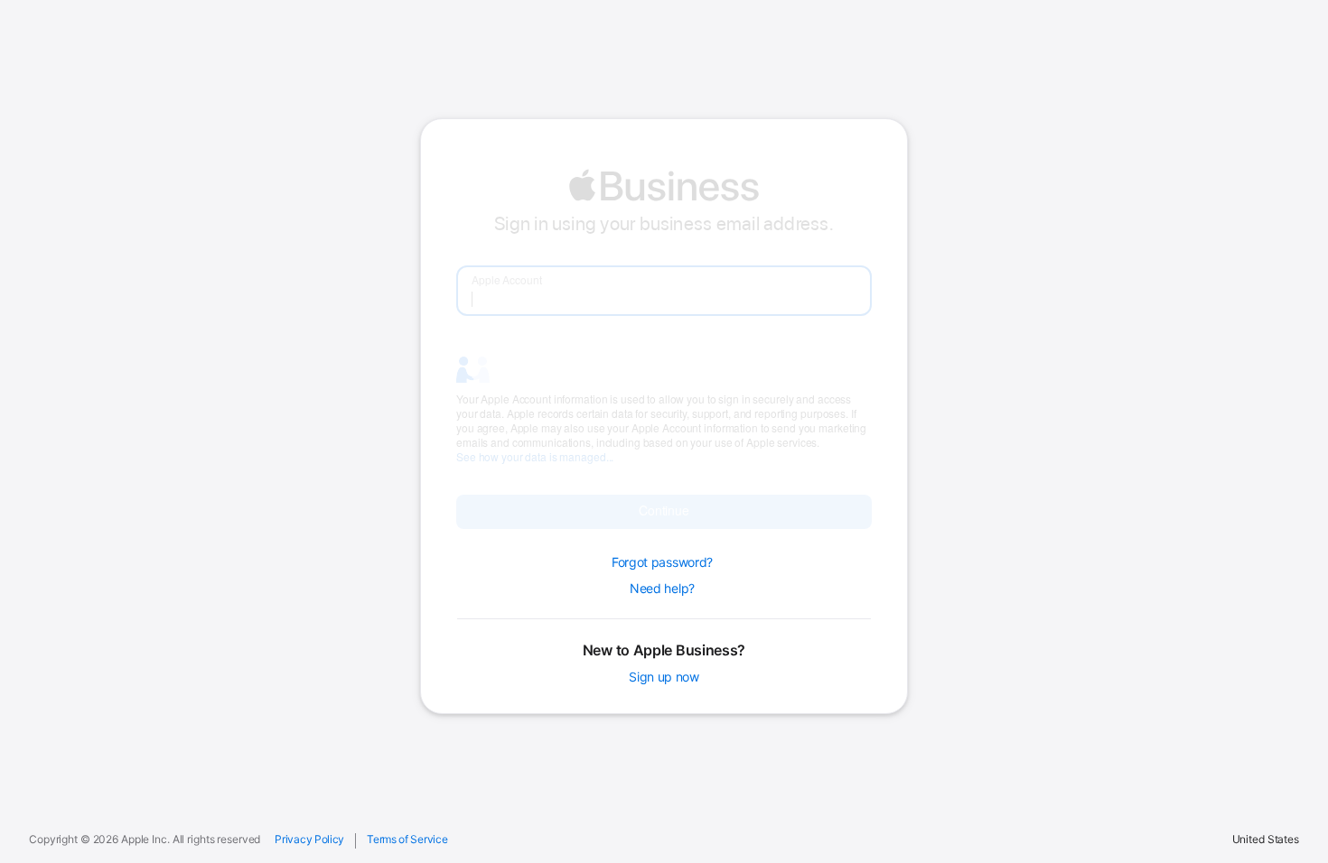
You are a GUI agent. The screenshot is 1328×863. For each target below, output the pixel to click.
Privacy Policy (309, 839)
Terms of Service (407, 839)
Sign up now (664, 676)
